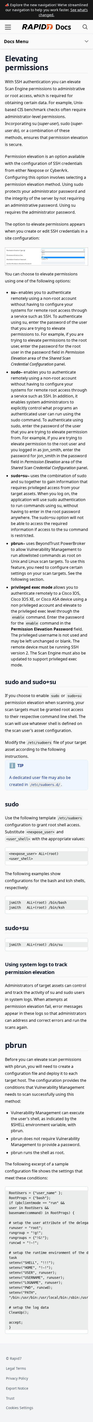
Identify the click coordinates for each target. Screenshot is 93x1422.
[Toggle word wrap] (72, 852)
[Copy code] (80, 852)
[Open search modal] (85, 27)
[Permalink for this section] (52, 67)
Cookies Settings (19, 1408)
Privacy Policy (17, 1378)
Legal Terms (16, 1368)
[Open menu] (8, 27)
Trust (10, 1398)
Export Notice (17, 1388)
